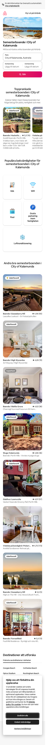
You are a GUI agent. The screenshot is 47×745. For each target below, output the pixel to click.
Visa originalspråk (12, 6)
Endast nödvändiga (23, 722)
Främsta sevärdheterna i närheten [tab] (17, 660)
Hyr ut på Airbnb (33, 13)
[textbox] (13, 66)
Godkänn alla (22, 715)
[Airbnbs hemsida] (5, 13)
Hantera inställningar (22, 728)
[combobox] (22, 57)
